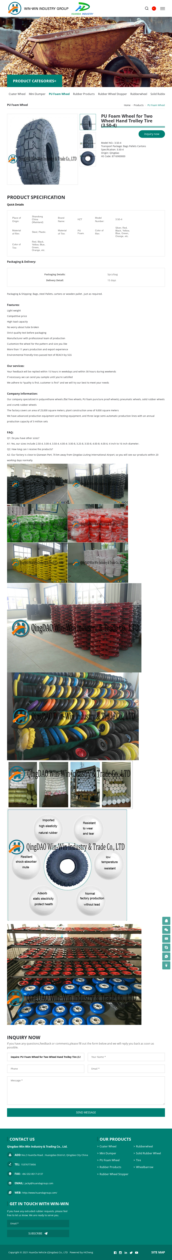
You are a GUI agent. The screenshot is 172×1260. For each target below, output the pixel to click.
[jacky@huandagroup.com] (166, 939)
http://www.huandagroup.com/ (39, 1192)
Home (127, 105)
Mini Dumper (37, 94)
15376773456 (28, 1164)
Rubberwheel (138, 94)
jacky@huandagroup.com (39, 1183)
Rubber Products (84, 94)
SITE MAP (158, 1252)
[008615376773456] (166, 956)
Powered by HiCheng (81, 1252)
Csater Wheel (17, 94)
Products (139, 105)
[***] (166, 921)
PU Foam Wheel (59, 94)
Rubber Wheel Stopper (112, 94)
